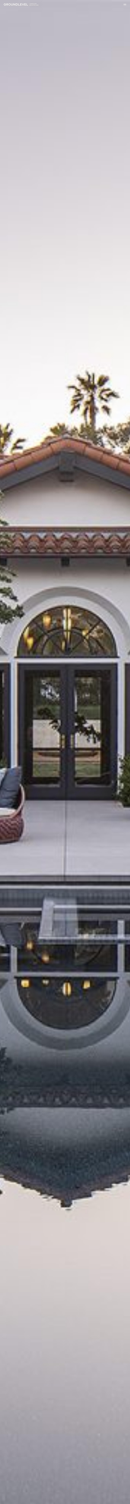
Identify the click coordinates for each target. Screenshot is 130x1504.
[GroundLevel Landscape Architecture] (21, 4)
